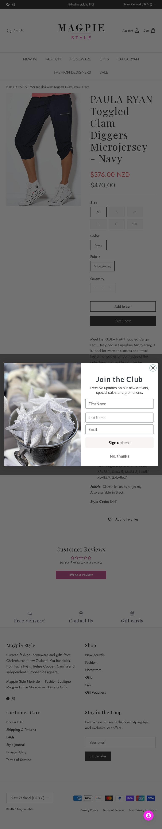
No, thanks (119, 456)
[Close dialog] (153, 367)
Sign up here (119, 442)
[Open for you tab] (148, 815)
